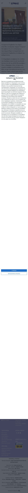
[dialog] (14, 246)
